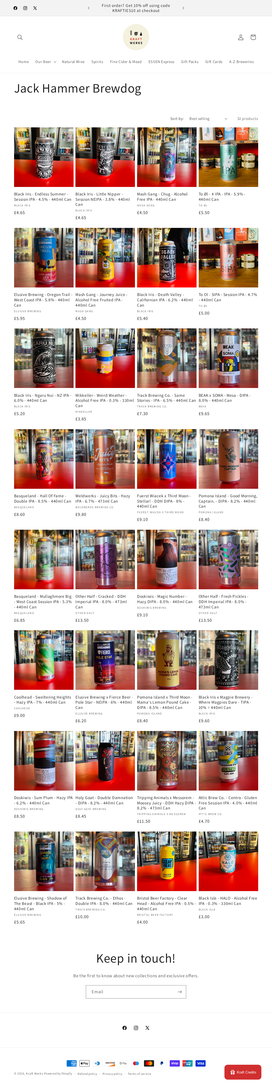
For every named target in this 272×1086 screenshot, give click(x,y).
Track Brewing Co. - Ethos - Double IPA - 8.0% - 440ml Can (104, 901)
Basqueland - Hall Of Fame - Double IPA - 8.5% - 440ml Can (42, 498)
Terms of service (139, 1074)
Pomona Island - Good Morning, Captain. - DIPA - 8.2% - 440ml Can (228, 501)
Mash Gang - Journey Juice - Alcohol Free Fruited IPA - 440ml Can (101, 299)
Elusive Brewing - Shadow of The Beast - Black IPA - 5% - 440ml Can (40, 903)
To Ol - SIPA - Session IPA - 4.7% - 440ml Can (228, 297)
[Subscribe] (180, 991)
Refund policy (87, 1074)
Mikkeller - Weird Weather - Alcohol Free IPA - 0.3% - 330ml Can (104, 400)
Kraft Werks (34, 1073)
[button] (20, 37)
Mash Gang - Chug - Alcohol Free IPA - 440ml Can (162, 196)
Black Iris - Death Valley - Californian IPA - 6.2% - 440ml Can (165, 299)
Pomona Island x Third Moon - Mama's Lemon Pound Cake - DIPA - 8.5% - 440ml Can (165, 702)
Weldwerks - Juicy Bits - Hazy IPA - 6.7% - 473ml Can (102, 498)
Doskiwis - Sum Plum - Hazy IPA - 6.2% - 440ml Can (43, 800)
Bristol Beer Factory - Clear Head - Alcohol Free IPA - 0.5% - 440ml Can (166, 903)
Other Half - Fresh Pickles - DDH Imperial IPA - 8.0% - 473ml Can (224, 601)
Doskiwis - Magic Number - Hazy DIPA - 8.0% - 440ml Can (165, 599)
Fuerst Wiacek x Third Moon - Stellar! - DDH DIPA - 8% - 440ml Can (164, 501)
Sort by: (177, 118)
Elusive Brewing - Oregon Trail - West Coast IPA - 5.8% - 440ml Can (43, 299)
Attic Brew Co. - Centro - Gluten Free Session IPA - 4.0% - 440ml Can (228, 803)
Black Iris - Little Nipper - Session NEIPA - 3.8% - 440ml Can (102, 199)
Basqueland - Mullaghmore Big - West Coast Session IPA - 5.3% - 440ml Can (43, 601)
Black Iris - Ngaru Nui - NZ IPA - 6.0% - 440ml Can (43, 398)
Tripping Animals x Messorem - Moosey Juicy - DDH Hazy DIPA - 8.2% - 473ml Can (166, 803)
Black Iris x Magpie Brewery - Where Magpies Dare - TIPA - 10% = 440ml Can (226, 702)
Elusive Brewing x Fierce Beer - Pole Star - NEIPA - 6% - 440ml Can (104, 702)
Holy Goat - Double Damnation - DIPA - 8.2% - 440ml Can (104, 800)
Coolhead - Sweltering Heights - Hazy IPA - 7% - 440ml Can (42, 700)
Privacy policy (112, 1074)
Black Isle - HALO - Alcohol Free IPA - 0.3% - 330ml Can (228, 901)
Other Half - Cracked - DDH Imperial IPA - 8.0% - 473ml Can (101, 601)
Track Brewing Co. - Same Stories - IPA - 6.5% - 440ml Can (166, 398)
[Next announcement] (183, 8)
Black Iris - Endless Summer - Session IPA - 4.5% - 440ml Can (43, 196)
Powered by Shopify (58, 1073)
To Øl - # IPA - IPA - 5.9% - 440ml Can (222, 196)
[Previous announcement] (89, 8)
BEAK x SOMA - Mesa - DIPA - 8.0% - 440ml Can (225, 398)
